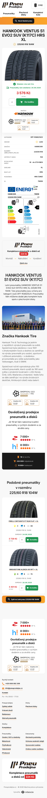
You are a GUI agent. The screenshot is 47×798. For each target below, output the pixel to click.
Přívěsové (6, 753)
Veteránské (6, 749)
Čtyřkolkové (6, 745)
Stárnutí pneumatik (9, 718)
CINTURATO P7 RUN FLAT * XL (23, 521)
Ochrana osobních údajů (35, 741)
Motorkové (6, 741)
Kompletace (6, 727)
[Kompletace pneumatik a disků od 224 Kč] (23, 254)
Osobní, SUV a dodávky (11, 737)
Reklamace (6, 714)
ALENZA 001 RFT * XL (23, 569)
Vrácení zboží (7, 710)
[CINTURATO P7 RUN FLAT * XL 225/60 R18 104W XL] (23, 510)
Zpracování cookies (33, 745)
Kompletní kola (38, 13)
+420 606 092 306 (12, 683)
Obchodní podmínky (33, 737)
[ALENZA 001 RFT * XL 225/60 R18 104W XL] (23, 558)
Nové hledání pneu (25, 21)
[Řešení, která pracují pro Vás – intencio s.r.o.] (27, 792)
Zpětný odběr (7, 706)
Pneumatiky (9, 13)
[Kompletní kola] (23, 775)
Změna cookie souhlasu (34, 749)
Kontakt (5, 693)
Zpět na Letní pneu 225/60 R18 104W (25, 599)
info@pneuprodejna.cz (14, 688)
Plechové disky (23, 13)
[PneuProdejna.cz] (12, 5)
